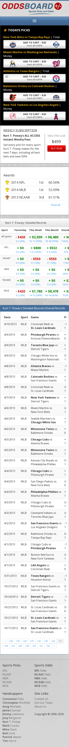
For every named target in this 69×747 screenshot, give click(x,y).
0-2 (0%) (20, 241)
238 (11, 641)
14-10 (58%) (35, 295)
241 (32, 641)
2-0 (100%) (36, 252)
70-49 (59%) (51, 241)
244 (53, 641)
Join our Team (43, 703)
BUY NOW (56, 148)
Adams (12, 737)
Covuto (11, 725)
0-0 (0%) (20, 252)
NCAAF (7, 674)
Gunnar (12, 710)
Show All (55, 205)
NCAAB (7, 682)
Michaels (12, 706)
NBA (5, 678)
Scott (9, 733)
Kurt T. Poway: (14, 223)
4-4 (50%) (52, 252)
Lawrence (13, 714)
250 (34, 645)
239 (18, 641)
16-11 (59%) (35, 241)
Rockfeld (16, 703)
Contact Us (41, 699)
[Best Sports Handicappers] (31, 8)
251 (41, 645)
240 (25, 641)
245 (60, 641)
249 (27, 645)
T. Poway (11, 722)
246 (6, 645)
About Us (40, 706)
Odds (40, 670)
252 (48, 645)
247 (13, 645)
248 (20, 645)
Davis (10, 729)
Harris (9, 741)
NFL (5, 670)
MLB (5, 686)
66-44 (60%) (51, 295)
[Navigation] (34, 21)
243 (46, 641)
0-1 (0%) (35, 262)
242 (39, 641)
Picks (13, 699)
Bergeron (12, 718)
